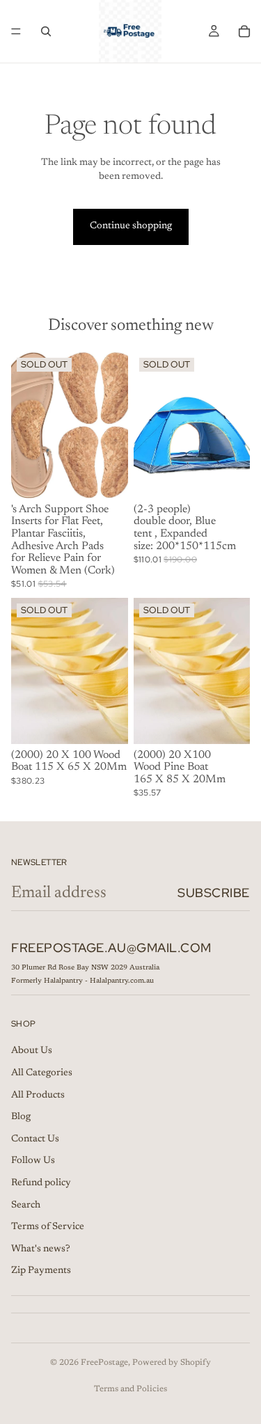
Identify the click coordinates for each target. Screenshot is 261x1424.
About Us (31, 1051)
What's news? (40, 1248)
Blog (21, 1117)
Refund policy (41, 1183)
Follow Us (33, 1161)
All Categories (41, 1073)
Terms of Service (47, 1227)
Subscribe (213, 893)
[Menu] (16, 31)
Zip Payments (41, 1271)
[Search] (46, 31)
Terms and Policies (130, 1389)
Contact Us (35, 1139)
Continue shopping (131, 226)
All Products (38, 1095)
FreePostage (104, 1363)
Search (25, 1205)
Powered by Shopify (171, 1363)
